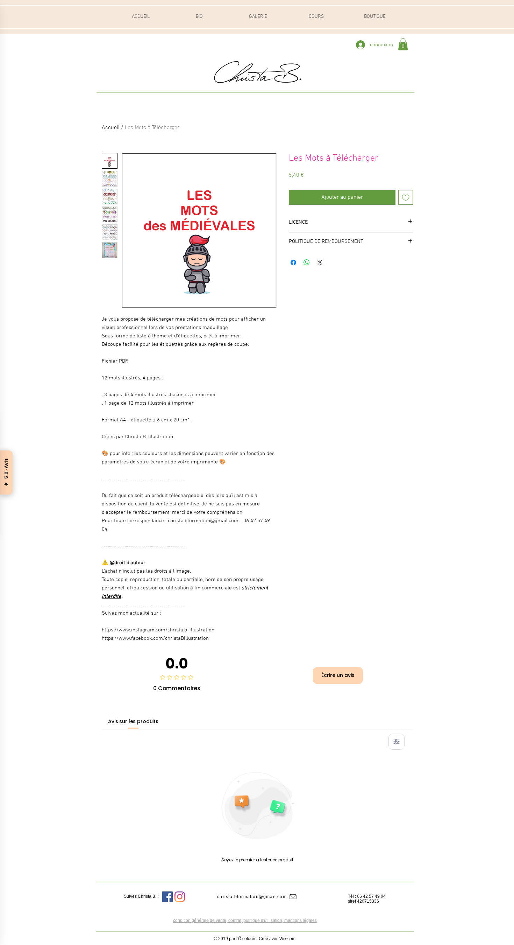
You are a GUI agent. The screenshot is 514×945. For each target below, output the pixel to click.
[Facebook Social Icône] (167, 896)
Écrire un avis (338, 675)
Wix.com (287, 938)
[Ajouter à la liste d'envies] (405, 197)
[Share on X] (320, 262)
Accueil (111, 127)
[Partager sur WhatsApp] (306, 262)
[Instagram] (179, 896)
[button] (403, 44)
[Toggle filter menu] (396, 742)
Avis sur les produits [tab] (133, 721)
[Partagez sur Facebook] (293, 262)
